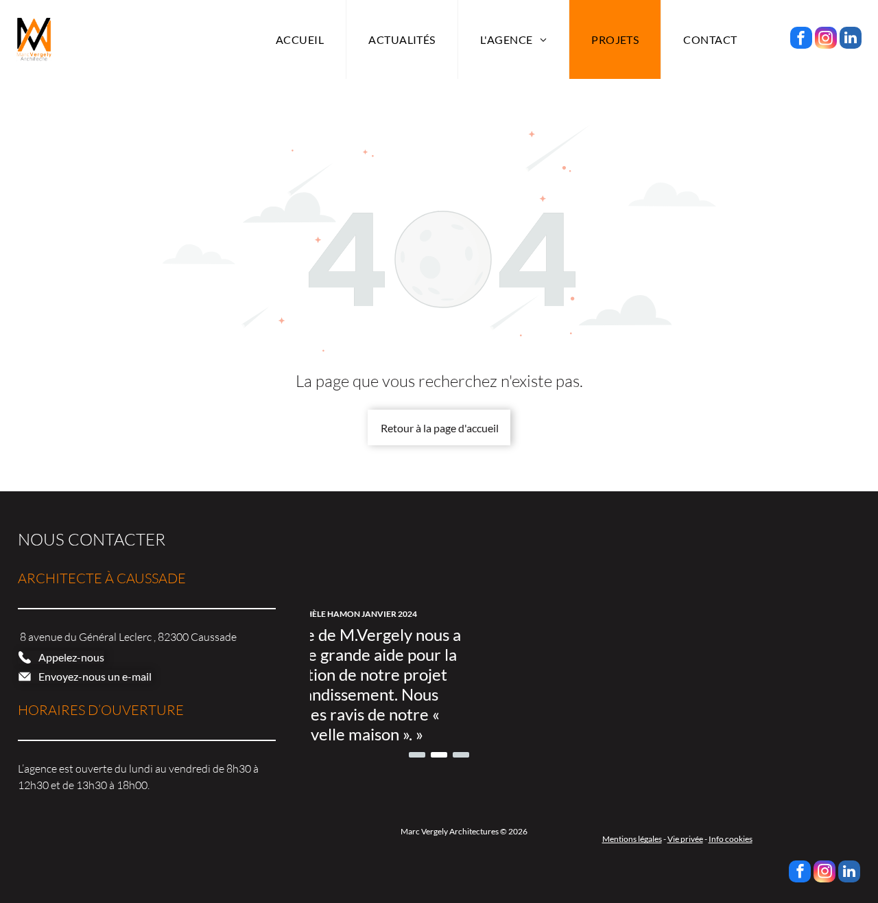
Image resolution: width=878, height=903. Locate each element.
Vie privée (685, 839)
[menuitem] (300, 39)
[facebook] (801, 39)
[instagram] (826, 39)
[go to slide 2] (439, 755)
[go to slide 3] (461, 755)
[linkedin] (851, 39)
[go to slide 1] (417, 755)
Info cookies (730, 839)
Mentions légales (632, 839)
